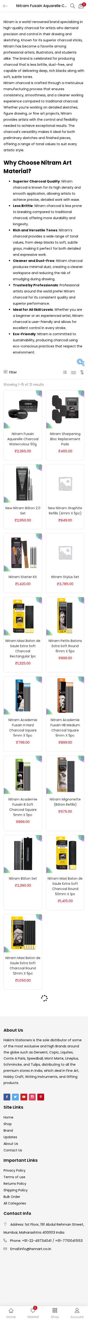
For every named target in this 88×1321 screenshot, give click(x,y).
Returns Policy (15, 1183)
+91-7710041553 (69, 1240)
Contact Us (13, 1150)
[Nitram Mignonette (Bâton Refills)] (65, 774)
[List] (73, 372)
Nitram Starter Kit (23, 577)
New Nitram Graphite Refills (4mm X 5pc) (65, 511)
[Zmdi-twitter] (15, 1097)
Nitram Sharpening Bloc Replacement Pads (65, 439)
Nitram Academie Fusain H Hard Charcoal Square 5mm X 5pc (22, 728)
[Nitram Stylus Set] (65, 552)
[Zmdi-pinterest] (40, 1097)
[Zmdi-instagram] (32, 1097)
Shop (8, 1124)
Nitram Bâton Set (23, 878)
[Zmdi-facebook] (7, 1097)
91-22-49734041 (38, 1240)
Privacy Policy (15, 1170)
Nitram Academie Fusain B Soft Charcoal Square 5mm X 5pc (22, 807)
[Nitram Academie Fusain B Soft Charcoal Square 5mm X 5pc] (23, 774)
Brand (8, 1130)
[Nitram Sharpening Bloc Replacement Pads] (65, 409)
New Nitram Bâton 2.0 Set (22, 511)
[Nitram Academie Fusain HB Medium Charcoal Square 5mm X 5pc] (65, 695)
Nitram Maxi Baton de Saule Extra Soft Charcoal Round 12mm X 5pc (22, 966)
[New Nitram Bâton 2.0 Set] (23, 483)
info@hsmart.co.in (35, 1248)
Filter (13, 372)
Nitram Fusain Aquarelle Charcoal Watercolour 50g (22, 439)
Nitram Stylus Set (65, 577)
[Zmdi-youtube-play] (23, 1097)
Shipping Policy (16, 1190)
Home (8, 1117)
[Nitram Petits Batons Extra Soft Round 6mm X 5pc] (65, 616)
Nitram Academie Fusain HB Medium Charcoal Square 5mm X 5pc (65, 728)
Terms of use (14, 1177)
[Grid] (65, 372)
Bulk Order (12, 1196)
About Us (11, 1143)
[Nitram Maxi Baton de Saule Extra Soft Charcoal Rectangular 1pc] (23, 616)
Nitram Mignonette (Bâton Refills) (65, 802)
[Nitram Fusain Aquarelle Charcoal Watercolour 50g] (23, 409)
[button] (80, 6)
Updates (10, 1137)
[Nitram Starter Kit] (23, 552)
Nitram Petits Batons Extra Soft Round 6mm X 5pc (65, 645)
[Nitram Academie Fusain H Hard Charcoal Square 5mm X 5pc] (23, 695)
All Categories (15, 1203)
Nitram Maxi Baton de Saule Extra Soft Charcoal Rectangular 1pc (22, 648)
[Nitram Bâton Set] (23, 853)
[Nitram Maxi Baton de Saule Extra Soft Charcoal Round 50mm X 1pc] (65, 853)
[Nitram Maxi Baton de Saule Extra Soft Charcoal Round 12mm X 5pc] (23, 933)
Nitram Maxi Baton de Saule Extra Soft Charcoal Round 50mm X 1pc (65, 886)
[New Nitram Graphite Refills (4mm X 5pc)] (65, 483)
